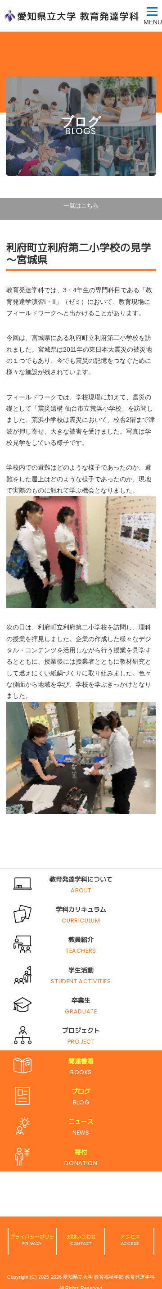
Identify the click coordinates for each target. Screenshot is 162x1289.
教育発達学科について (81, 879)
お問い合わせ (81, 1237)
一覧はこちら (81, 205)
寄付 (81, 1152)
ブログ (81, 1091)
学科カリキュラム (81, 909)
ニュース (81, 1121)
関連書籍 (81, 1061)
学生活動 (81, 970)
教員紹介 (81, 939)
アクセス (130, 1237)
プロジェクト (81, 1030)
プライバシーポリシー (32, 1240)
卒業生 (81, 1000)
